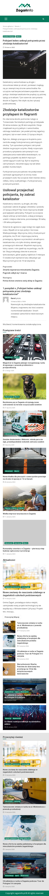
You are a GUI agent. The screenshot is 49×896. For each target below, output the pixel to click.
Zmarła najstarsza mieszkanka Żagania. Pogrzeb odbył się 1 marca (21, 269)
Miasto (18, 36)
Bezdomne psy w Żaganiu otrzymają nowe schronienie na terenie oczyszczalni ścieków (24, 386)
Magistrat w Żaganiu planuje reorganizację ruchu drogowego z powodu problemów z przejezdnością (24, 347)
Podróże (21, 508)
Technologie (26, 587)
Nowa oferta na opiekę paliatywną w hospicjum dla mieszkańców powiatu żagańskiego (9, 641)
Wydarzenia (24, 692)
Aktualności (9, 357)
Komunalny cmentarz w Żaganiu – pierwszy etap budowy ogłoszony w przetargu (24, 533)
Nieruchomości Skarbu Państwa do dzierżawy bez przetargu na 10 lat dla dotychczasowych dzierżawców (9, 669)
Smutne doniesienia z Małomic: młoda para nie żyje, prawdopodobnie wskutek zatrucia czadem (24, 424)
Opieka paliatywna (11, 838)
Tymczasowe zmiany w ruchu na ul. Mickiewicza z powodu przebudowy (9, 627)
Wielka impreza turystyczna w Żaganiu (24, 498)
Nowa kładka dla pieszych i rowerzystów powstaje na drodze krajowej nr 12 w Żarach (24, 461)
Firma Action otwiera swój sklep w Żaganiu (22, 279)
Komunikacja (9, 692)
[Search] (43, 19)
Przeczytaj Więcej (12, 617)
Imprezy (7, 508)
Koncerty (8, 718)
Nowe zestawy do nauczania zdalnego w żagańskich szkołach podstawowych (24, 577)
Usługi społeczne (24, 838)
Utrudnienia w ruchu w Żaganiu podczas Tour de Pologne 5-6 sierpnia (9, 655)
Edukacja (8, 587)
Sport (17, 692)
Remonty (17, 801)
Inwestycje (17, 543)
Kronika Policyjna (9, 36)
